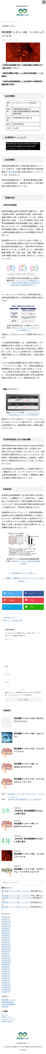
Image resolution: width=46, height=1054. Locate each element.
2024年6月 (6, 935)
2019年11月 (6, 987)
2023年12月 (6, 944)
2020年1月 (6, 983)
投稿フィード (7, 1017)
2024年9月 (6, 928)
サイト (7, 682)
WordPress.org (7, 1021)
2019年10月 (6, 989)
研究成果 (12, 172)
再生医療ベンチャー (10, 617)
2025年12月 (6, 917)
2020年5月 (6, 974)
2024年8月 (6, 931)
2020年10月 (6, 962)
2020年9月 (6, 965)
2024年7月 (6, 933)
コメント (9, 639)
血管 (20, 620)
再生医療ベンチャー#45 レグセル (15, 891)
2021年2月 (6, 953)
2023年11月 (6, 946)
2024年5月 (6, 937)
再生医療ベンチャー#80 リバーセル (16, 898)
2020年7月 (6, 969)
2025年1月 (6, 919)
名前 (6, 666)
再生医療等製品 (8, 1002)
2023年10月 (6, 949)
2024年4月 (6, 940)
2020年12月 (6, 958)
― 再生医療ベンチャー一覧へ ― (23, 573)
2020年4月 (6, 976)
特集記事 (5, 1006)
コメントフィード (8, 1019)
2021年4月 (6, 951)
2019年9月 (6, 992)
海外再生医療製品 (8, 1004)
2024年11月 (6, 924)
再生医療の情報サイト (23, 1043)
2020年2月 (6, 980)
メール (7, 674)
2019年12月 (6, 985)
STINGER (23, 1050)
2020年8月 (6, 967)
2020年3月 (6, 978)
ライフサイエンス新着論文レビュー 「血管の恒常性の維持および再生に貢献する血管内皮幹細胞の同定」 (23, 283)
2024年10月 (6, 926)
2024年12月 (6, 922)
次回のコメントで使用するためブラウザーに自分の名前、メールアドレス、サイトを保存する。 (23, 694)
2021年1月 (6, 956)
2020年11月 (6, 960)
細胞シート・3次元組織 (11, 620)
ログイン (5, 1015)
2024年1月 (6, 942)
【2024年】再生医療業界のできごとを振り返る (24, 799)
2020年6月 (6, 971)
